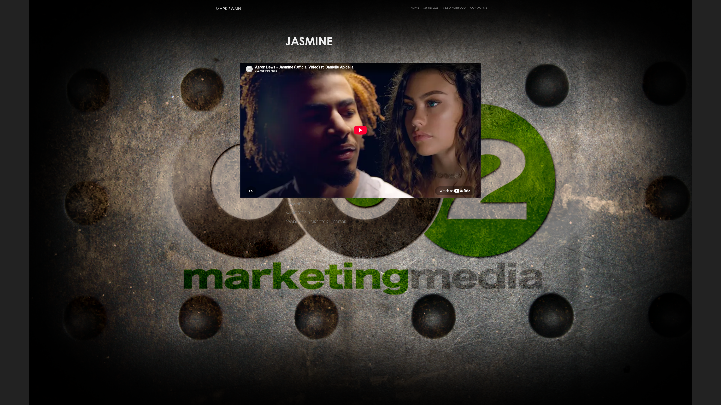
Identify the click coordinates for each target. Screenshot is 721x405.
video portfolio (454, 7)
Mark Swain (228, 8)
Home (415, 7)
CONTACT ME (478, 7)
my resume (430, 7)
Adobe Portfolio (368, 283)
